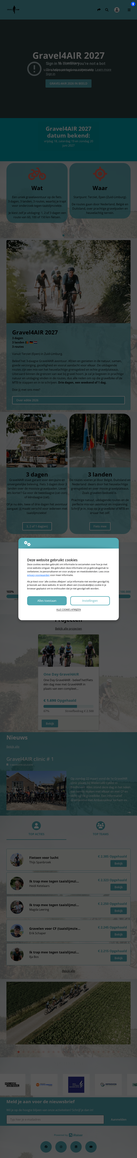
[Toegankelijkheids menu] (133, 4)
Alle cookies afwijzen (68, 609)
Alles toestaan (46, 601)
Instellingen (90, 601)
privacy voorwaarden (38, 575)
